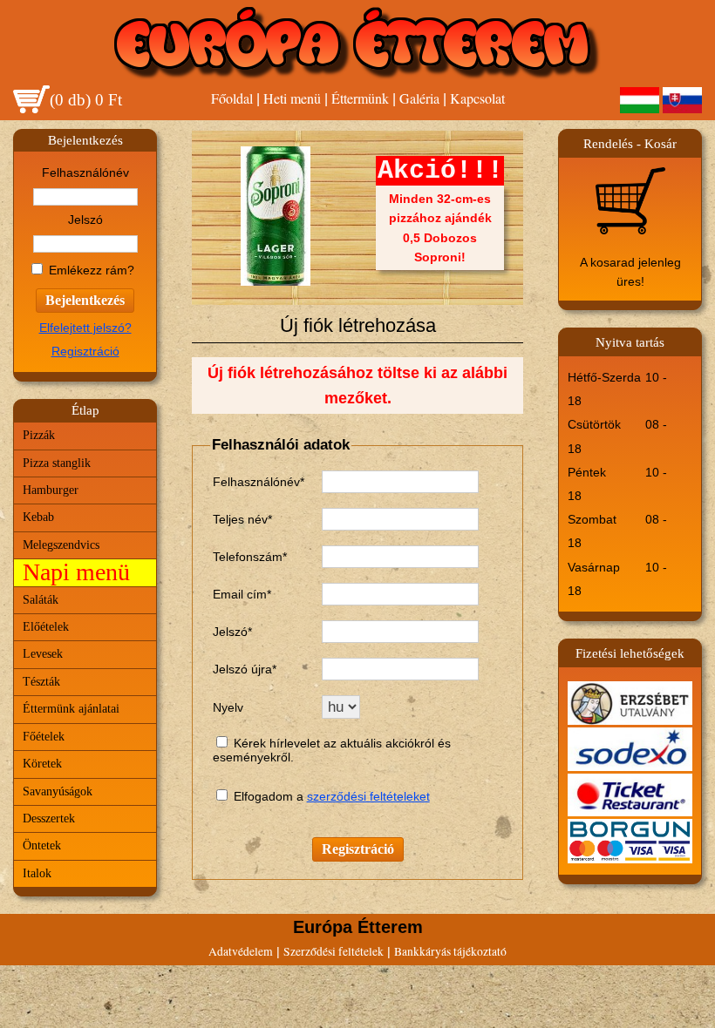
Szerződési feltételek (333, 951)
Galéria (419, 98)
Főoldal (232, 98)
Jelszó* (232, 632)
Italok (37, 873)
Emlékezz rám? (91, 270)
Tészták (41, 681)
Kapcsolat (477, 98)
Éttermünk (360, 98)
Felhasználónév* (258, 482)
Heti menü (292, 98)
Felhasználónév (85, 172)
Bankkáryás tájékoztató (450, 951)
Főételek (44, 736)
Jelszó (85, 220)
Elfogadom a (270, 796)
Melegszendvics (61, 544)
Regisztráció (85, 351)
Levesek (43, 653)
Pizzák (39, 435)
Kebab (38, 517)
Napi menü (76, 571)
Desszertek (49, 818)
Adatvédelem (240, 951)
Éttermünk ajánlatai (71, 708)
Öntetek (42, 845)
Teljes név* (242, 519)
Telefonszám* (250, 557)
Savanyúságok (57, 791)
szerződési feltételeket (368, 796)
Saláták (40, 599)
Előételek (46, 626)
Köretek (42, 763)
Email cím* (242, 594)
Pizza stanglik (57, 463)
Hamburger (50, 490)
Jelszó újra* (244, 669)
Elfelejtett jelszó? (85, 328)
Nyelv (228, 707)
